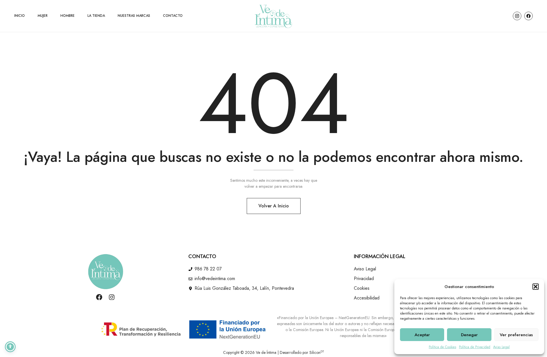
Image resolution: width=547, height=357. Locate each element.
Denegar (469, 335)
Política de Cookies (442, 347)
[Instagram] (111, 297)
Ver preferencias (516, 335)
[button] (535, 286)
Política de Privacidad (474, 347)
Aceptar (422, 335)
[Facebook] (99, 297)
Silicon (316, 352)
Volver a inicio (273, 206)
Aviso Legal (501, 347)
